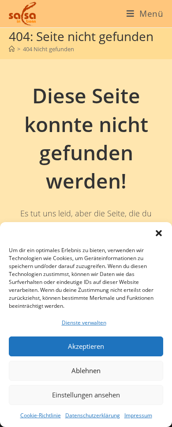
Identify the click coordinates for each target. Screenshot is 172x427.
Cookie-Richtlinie (40, 415)
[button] (158, 233)
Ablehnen (86, 370)
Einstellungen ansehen (86, 394)
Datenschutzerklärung (92, 415)
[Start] (12, 49)
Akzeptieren (86, 346)
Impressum (138, 415)
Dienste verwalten (84, 322)
